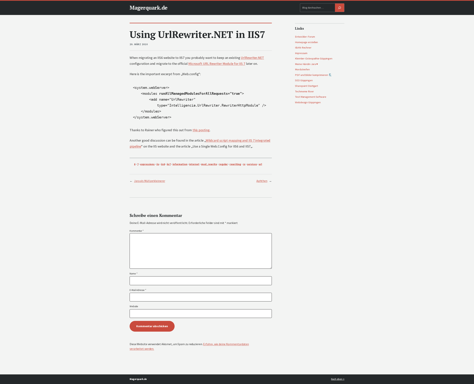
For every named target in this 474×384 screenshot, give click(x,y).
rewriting (235, 164)
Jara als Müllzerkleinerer (149, 181)
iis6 (163, 164)
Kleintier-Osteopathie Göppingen (313, 58)
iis (157, 164)
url (260, 164)
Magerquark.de (149, 7)
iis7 (169, 164)
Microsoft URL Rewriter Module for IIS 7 (216, 63)
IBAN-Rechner (303, 47)
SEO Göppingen (304, 80)
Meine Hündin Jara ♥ (306, 64)
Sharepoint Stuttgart (306, 86)
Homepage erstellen (306, 42)
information (180, 164)
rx (244, 164)
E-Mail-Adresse (138, 290)
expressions (147, 164)
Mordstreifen (302, 69)
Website (134, 306)
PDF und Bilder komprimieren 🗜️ (313, 75)
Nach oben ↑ (337, 379)
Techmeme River (304, 91)
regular (223, 164)
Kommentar (137, 230)
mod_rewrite (209, 164)
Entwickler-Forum (305, 36)
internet (194, 164)
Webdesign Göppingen (308, 102)
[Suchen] (339, 8)
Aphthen (261, 181)
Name (133, 273)
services (252, 164)
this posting (201, 130)
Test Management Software (310, 96)
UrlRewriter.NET (252, 58)
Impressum (301, 53)
